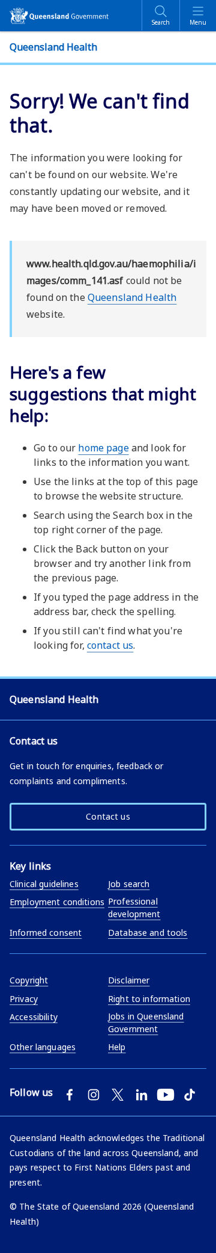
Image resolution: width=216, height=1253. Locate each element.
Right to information (149, 998)
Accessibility (34, 1017)
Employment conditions (57, 902)
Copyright (29, 980)
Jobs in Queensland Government (146, 1022)
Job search (128, 883)
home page (103, 447)
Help (117, 1047)
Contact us (108, 816)
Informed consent (46, 932)
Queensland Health (132, 297)
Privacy (24, 998)
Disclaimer (128, 980)
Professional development (134, 908)
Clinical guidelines (44, 883)
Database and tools (148, 932)
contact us (110, 645)
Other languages (43, 1047)
